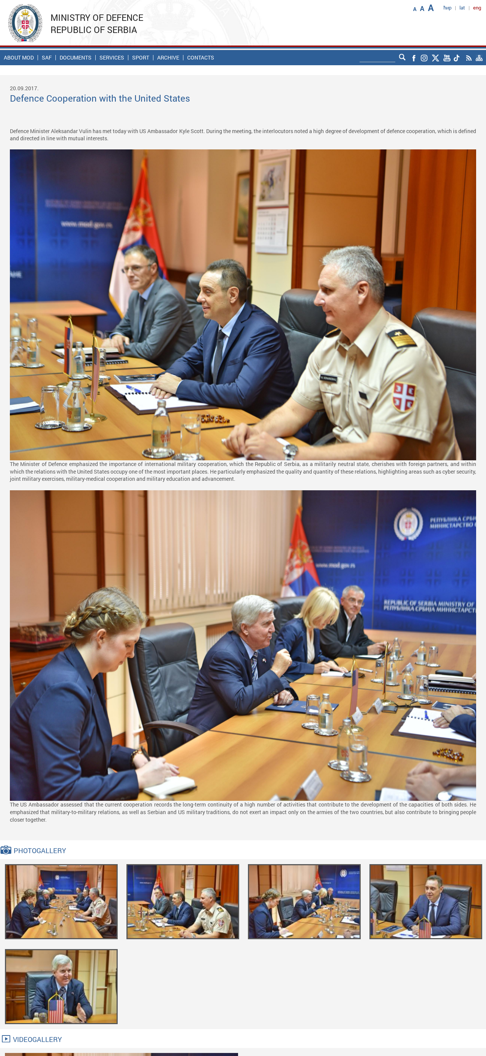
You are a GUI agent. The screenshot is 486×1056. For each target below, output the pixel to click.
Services (111, 57)
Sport (140, 57)
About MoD (19, 57)
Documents (76, 57)
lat (462, 7)
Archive (168, 57)
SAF (47, 57)
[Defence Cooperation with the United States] (61, 901)
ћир (447, 7)
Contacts (200, 57)
